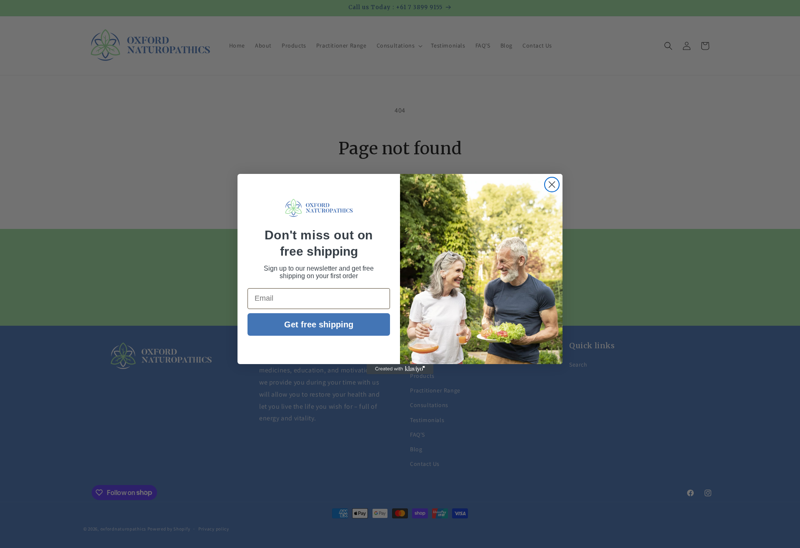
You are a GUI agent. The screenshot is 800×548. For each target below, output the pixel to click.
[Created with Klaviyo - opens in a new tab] (400, 369)
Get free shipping (318, 324)
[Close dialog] (552, 184)
